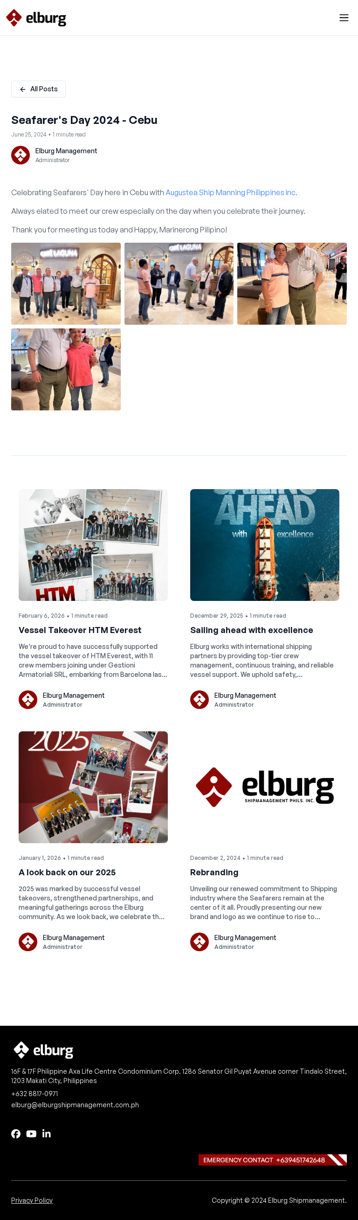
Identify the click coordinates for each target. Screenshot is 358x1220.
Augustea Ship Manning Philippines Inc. (231, 192)
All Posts (44, 89)
